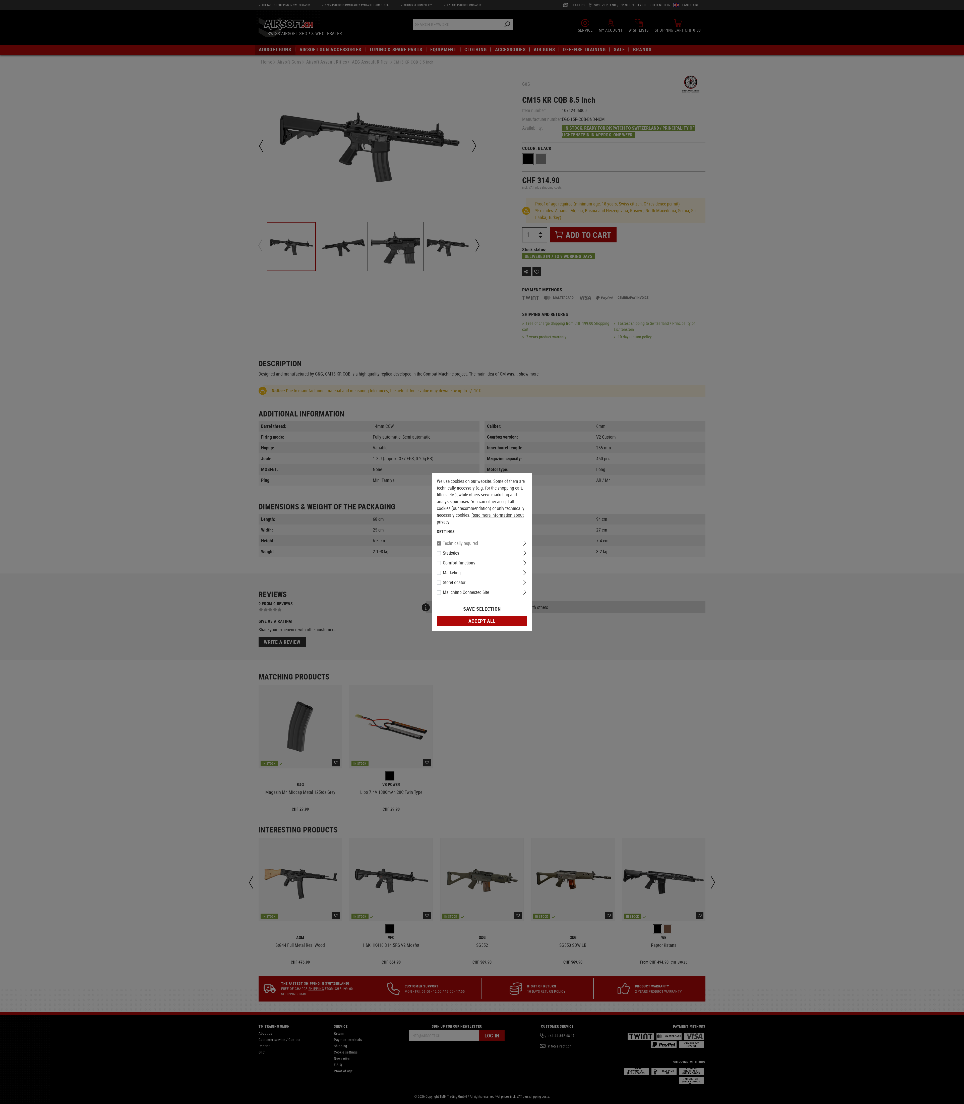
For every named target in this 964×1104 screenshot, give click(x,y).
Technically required (460, 543)
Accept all (482, 621)
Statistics (451, 553)
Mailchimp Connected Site (466, 592)
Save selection (482, 609)
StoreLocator (454, 583)
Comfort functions (459, 563)
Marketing (452, 573)
